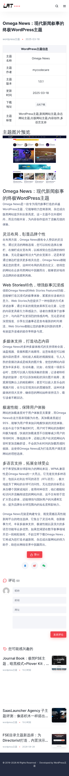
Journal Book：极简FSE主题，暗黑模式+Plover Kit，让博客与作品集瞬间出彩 (26, 661)
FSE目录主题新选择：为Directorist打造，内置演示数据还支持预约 (26, 738)
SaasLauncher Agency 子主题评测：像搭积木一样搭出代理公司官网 (26, 713)
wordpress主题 (11, 39)
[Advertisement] (34, 690)
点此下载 (41, 104)
